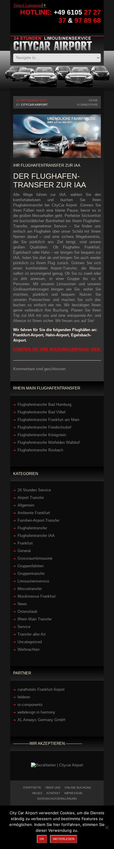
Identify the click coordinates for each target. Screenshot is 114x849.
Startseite (32, 787)
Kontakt (53, 793)
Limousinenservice (33, 581)
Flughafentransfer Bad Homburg (44, 404)
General (24, 551)
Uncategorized (30, 642)
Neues (37, 793)
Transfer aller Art (32, 634)
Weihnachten (28, 649)
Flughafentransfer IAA (36, 535)
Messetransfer (30, 589)
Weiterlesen (63, 839)
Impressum (73, 793)
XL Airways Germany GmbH (41, 720)
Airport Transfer (31, 497)
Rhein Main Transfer (35, 619)
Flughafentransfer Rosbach (40, 450)
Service (24, 626)
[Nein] (107, 827)
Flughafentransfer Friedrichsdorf (44, 427)
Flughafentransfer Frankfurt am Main (48, 419)
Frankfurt (25, 543)
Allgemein (26, 505)
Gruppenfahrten (31, 566)
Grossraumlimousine (35, 558)
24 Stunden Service (34, 490)
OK (42, 839)
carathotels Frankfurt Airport (41, 689)
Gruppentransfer (31, 573)
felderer (24, 697)
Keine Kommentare (87, 102)
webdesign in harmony (36, 712)
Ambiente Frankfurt (34, 513)
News (22, 604)
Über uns (53, 787)
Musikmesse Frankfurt (37, 596)
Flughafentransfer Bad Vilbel (41, 412)
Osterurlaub (27, 611)
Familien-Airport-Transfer (38, 520)
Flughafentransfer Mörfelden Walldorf (49, 442)
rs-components (30, 704)
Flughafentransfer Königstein (42, 435)
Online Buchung (78, 787)
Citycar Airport (34, 104)
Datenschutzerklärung (57, 798)
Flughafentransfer (32, 528)
